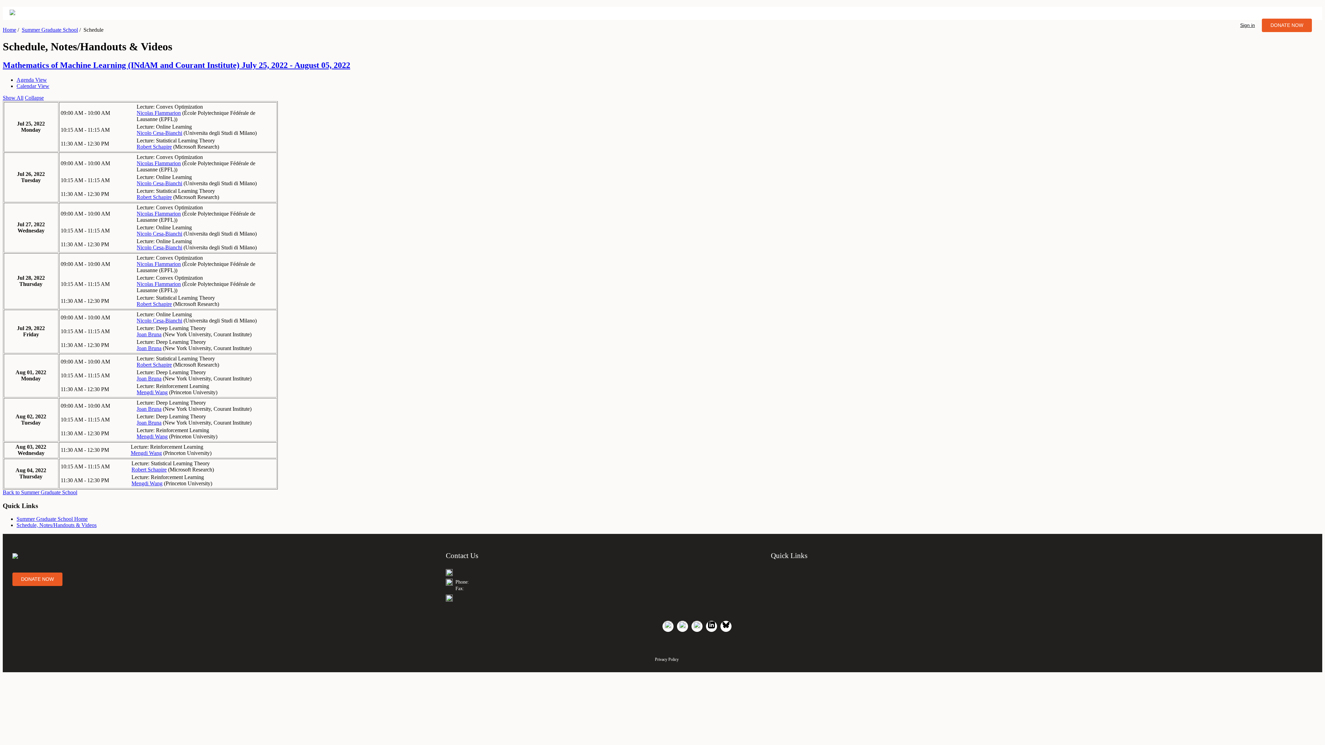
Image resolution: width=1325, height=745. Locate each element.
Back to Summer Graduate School (40, 492)
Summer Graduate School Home (52, 519)
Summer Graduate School (50, 30)
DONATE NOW (1286, 25)
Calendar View (33, 86)
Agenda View (32, 80)
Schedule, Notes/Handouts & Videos (57, 525)
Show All (13, 98)
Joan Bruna (149, 334)
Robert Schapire (154, 147)
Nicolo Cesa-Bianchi (159, 133)
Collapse (34, 98)
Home (9, 30)
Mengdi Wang (152, 392)
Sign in (1247, 25)
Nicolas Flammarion (159, 113)
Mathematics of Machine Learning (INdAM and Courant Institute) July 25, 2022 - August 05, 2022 (176, 65)
